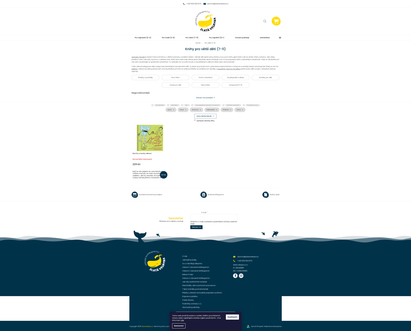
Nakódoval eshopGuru (273, 326)
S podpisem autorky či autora (207, 105)
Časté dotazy (188, 300)
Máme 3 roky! (187, 274)
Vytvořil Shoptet (257, 326)
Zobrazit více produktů (204, 98)
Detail (163, 175)
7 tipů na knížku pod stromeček (195, 289)
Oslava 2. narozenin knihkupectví (196, 271)
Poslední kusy (252, 105)
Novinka (174, 105)
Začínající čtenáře (138, 57)
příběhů (134, 69)
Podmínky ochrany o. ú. (192, 303)
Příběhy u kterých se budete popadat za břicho (202, 293)
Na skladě (159, 105)
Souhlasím (232, 317)
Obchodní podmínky (191, 307)
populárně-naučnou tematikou (228, 69)
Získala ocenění (233, 105)
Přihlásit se (196, 227)
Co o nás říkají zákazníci (192, 263)
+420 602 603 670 (244, 261)
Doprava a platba (189, 296)
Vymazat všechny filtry (205, 121)
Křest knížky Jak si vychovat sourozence (198, 285)
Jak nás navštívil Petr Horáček (194, 282)
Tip (186, 105)
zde (182, 320)
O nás (184, 256)
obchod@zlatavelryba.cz (248, 256)
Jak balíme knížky (189, 260)
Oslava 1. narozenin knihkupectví (195, 267)
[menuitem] (143, 38)
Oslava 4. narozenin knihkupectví (196, 278)
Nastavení (179, 326)
